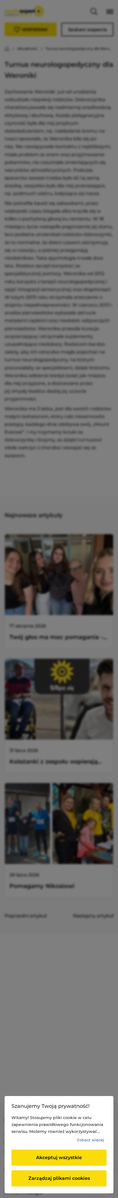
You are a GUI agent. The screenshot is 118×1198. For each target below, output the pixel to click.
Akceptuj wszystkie (59, 1157)
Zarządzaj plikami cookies (59, 1178)
